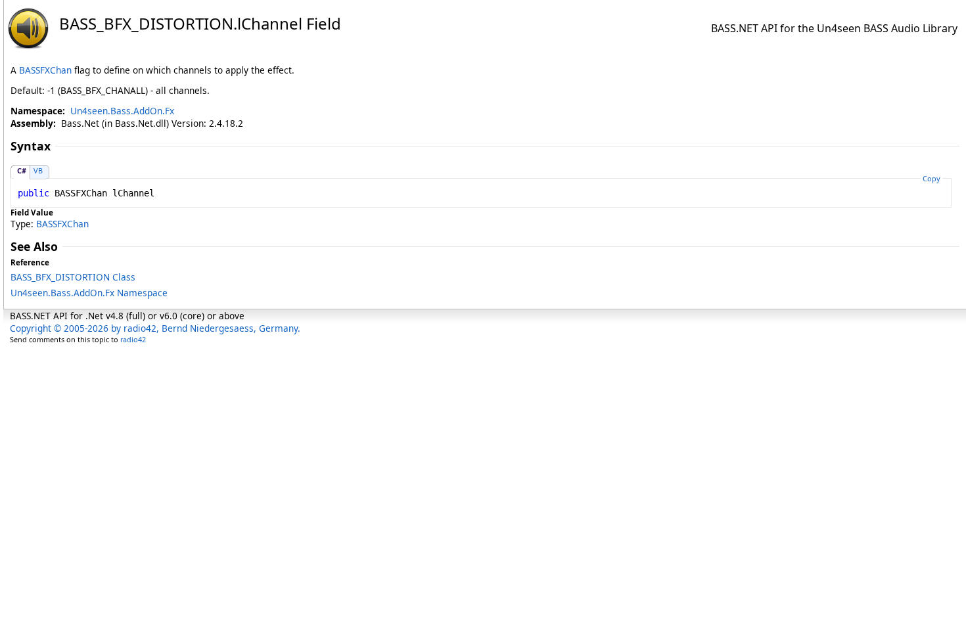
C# (21, 170)
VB (38, 170)
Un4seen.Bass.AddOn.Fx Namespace (89, 292)
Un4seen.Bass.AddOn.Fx (122, 110)
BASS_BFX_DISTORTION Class (73, 277)
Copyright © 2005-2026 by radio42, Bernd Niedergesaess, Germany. (155, 328)
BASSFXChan (45, 70)
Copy (931, 178)
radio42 (133, 339)
